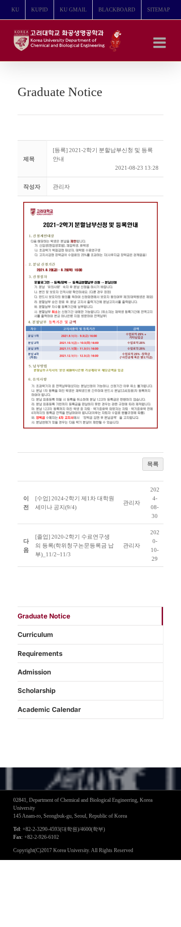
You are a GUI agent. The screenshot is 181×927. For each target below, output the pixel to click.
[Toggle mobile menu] (160, 42)
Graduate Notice (44, 616)
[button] (61, 186)
